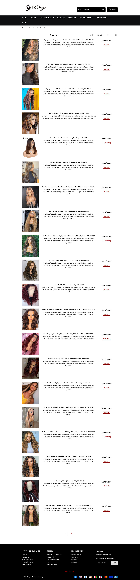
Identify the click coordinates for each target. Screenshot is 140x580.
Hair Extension (101, 18)
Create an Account (113, 5)
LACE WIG (33, 18)
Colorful (31, 28)
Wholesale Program (28, 562)
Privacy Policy (51, 557)
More (24, 23)
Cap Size (73, 559)
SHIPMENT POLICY (52, 564)
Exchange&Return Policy (54, 554)
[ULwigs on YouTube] (73, 572)
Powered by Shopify (37, 577)
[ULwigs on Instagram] (69, 572)
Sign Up (114, 562)
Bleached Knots (76, 554)
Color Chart (74, 557)
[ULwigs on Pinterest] (66, 572)
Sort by (92, 35)
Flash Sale (61, 18)
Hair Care (74, 562)
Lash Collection (86, 18)
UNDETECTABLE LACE (47, 18)
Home (24, 18)
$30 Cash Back (26, 564)
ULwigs (28, 577)
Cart (114, 9)
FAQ (48, 562)
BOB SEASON (72, 18)
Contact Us (25, 557)
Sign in (104, 5)
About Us (25, 554)
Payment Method (27, 559)
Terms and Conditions (53, 559)
